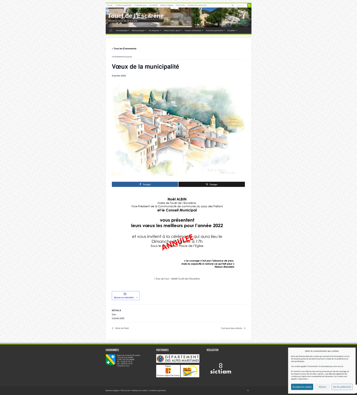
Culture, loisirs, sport (172, 30)
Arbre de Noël (121, 328)
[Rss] (233, 5)
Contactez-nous (140, 5)
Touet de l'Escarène (136, 15)
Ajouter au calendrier (124, 297)
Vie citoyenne (154, 30)
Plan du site (180, 5)
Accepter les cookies (302, 387)
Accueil (109, 5)
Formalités (153, 5)
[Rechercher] (249, 5)
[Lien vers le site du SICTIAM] (220, 368)
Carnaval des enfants (232, 328)
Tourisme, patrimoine (214, 30)
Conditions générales (123, 5)
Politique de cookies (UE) (197, 5)
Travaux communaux (192, 30)
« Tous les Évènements (124, 48)
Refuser (322, 387)
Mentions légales (166, 5)
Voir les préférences (342, 387)
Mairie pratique (138, 30)
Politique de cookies (139, 390)
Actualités (231, 30)
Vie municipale (121, 30)
